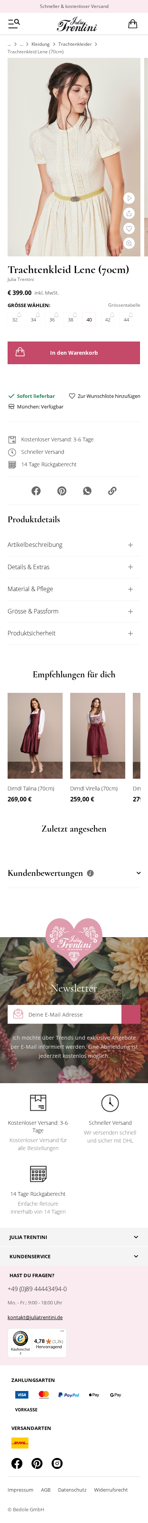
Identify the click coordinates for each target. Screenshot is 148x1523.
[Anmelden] (130, 1014)
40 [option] (89, 319)
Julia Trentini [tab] (28, 1237)
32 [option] (14, 319)
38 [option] (70, 319)
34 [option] (33, 319)
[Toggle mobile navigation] (14, 23)
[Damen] (21, 44)
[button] (36, 491)
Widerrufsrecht (111, 1489)
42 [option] (107, 319)
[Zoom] (129, 243)
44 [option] (126, 319)
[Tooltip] (90, 873)
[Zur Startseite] (9, 44)
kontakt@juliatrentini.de (35, 1317)
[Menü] (62, 1332)
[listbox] (74, 321)
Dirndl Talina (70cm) (31, 788)
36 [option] (52, 319)
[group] (74, 316)
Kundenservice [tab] (29, 1256)
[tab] (74, 545)
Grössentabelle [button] (124, 305)
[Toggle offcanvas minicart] (132, 23)
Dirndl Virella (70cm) (94, 788)
